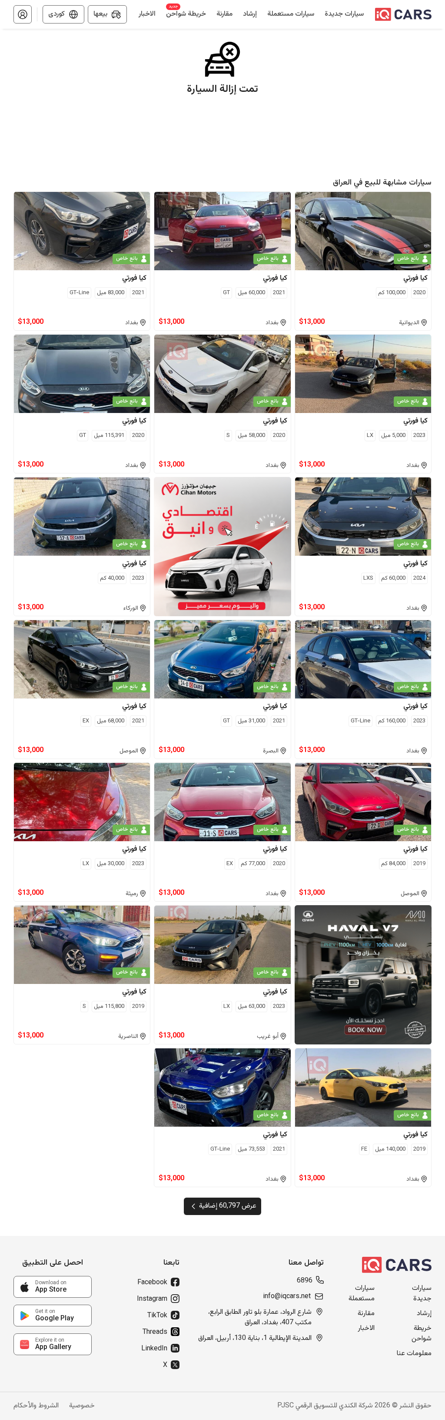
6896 (304, 1281)
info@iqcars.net (287, 1297)
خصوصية (82, 1406)
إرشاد (424, 1314)
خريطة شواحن (422, 1333)
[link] (52, 1287)
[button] (22, 14)
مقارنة (366, 1314)
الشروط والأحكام (36, 1406)
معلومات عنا (414, 1354)
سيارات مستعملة (362, 1293)
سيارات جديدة (422, 1293)
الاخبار (366, 1328)
